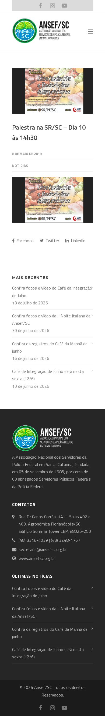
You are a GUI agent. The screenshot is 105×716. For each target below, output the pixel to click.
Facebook (24, 240)
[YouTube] (64, 5)
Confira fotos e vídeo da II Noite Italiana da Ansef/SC (51, 319)
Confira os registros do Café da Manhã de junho (50, 347)
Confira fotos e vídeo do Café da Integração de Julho (52, 291)
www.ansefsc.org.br (37, 558)
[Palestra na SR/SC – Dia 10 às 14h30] (52, 91)
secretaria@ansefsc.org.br (43, 549)
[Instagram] (52, 5)
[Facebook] (40, 5)
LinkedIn (77, 240)
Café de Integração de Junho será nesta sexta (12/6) (48, 375)
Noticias (20, 165)
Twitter (51, 240)
